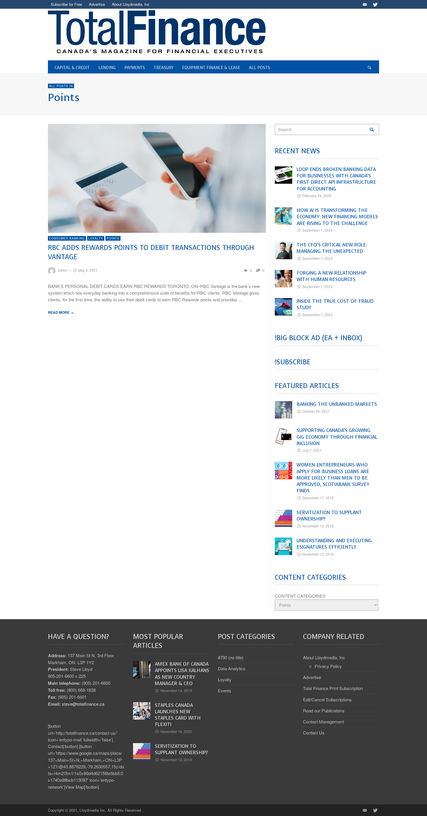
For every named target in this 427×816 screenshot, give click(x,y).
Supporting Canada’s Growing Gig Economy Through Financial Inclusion (337, 437)
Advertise (312, 677)
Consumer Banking (67, 238)
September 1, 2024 (317, 230)
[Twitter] (374, 4)
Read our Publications (324, 710)
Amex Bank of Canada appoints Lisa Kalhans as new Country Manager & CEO (182, 674)
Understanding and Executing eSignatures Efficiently (334, 543)
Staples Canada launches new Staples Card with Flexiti (178, 715)
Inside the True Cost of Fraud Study (335, 304)
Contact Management (323, 721)
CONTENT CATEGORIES (300, 596)
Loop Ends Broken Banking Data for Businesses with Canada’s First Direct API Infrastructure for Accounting (336, 179)
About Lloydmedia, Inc (324, 657)
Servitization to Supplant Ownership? (329, 515)
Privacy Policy (328, 666)
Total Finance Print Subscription (333, 688)
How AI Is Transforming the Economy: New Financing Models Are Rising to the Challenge (337, 217)
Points (113, 238)
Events (224, 690)
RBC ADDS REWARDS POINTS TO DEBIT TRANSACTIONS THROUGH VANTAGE (151, 252)
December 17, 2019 (318, 497)
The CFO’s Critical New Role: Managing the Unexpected (332, 248)
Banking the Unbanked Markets (337, 404)
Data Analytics (231, 668)
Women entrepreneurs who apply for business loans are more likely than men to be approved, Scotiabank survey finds (333, 478)
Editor (62, 270)
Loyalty (95, 238)
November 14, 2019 (176, 690)
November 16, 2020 (176, 731)
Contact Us (313, 732)
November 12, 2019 (318, 525)
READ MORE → (61, 312)
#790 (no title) (230, 657)
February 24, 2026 (316, 195)
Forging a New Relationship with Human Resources (331, 276)
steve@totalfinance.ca (83, 704)
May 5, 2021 (88, 270)
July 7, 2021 (312, 450)
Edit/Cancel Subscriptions (327, 699)
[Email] (364, 4)
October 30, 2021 (316, 411)
